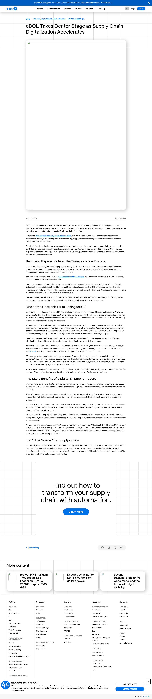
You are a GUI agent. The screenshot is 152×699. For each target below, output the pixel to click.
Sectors (40, 607)
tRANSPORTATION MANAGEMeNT (16, 639)
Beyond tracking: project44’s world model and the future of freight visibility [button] (127, 581)
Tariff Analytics (14, 633)
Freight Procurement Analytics (20, 656)
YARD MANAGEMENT (16, 661)
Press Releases (97, 652)
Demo (141, 9)
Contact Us (96, 663)
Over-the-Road (14, 613)
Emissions (12, 627)
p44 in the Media (98, 656)
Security (123, 640)
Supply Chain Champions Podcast (101, 639)
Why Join (68, 607)
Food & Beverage (42, 628)
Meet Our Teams (125, 628)
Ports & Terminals (15, 623)
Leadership (124, 613)
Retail (38, 638)
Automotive (40, 621)
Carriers (78, 9)
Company (101, 9)
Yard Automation (15, 671)
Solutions (67, 9)
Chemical (39, 624)
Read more (105, 3)
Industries (41, 618)
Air (10, 617)
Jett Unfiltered (97, 628)
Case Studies (96, 610)
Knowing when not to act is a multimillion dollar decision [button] (80, 578)
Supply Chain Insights (99, 624)
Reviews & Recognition (100, 617)
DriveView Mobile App (72, 624)
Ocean (11, 610)
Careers (123, 622)
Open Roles (124, 625)
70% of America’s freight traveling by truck (53, 236)
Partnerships (41, 649)
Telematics (68, 628)
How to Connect (71, 621)
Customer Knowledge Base (102, 667)
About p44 (124, 607)
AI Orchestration (54, 9)
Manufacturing (41, 631)
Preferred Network (73, 636)
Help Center (97, 660)
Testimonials (96, 613)
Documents (13, 653)
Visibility (12, 607)
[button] (148, 2)
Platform (40, 9)
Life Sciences (41, 634)
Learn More (76, 511)
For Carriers (68, 610)
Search (127, 8)
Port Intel (12, 643)
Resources (89, 9)
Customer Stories (100, 607)
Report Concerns (126, 643)
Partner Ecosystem (45, 643)
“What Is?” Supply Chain (100, 644)
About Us (123, 610)
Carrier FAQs (68, 613)
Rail (10, 620)
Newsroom (96, 649)
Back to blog (33, 548)
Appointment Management (18, 664)
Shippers (39, 610)
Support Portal (69, 617)
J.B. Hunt (32, 351)
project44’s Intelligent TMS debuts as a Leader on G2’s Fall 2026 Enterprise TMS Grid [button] (34, 581)
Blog (28, 19)
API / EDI (67, 631)
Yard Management (15, 668)
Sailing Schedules (15, 646)
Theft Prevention (15, 630)
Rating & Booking (15, 650)
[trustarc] (145, 696)
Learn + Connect (99, 621)
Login (133, 9)
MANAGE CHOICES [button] (130, 684)
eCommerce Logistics (18, 676)
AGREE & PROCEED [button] (130, 689)
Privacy (122, 636)
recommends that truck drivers (71, 277)
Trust (122, 633)
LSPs (38, 613)
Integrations (40, 646)
